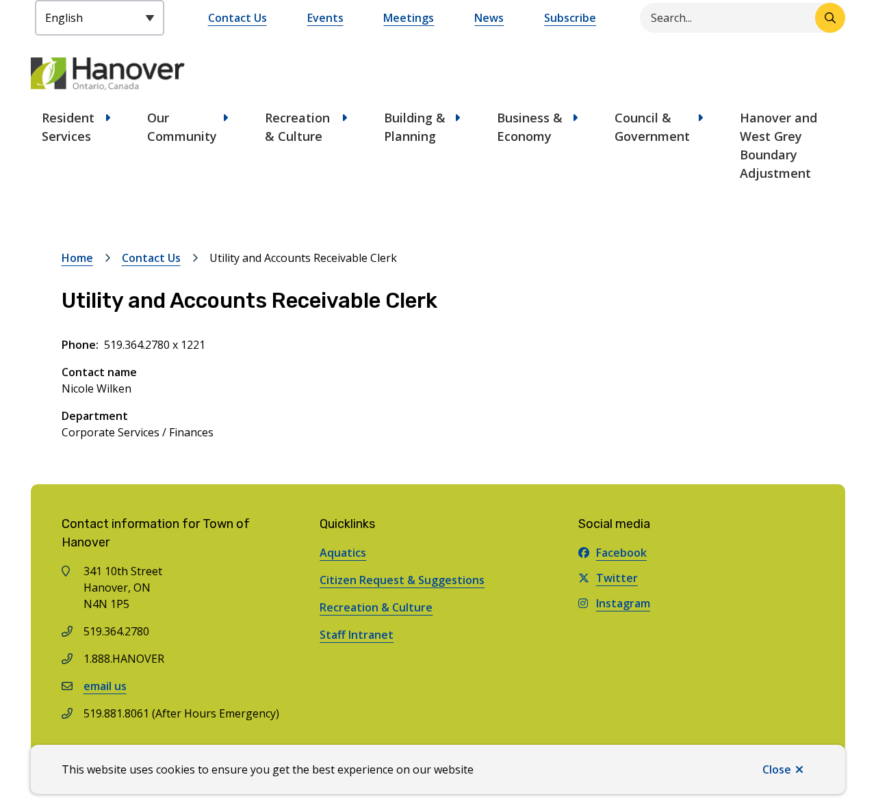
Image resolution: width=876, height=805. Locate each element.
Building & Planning (415, 126)
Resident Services (68, 126)
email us (105, 686)
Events (325, 17)
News (489, 17)
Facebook (621, 552)
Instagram (623, 603)
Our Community (182, 126)
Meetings (408, 17)
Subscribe (570, 17)
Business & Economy (530, 126)
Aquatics (343, 552)
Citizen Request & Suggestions (402, 580)
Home (77, 257)
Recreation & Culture (297, 126)
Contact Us (237, 17)
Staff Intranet (357, 634)
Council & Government (652, 126)
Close (776, 769)
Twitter (617, 577)
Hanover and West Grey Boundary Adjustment (778, 145)
